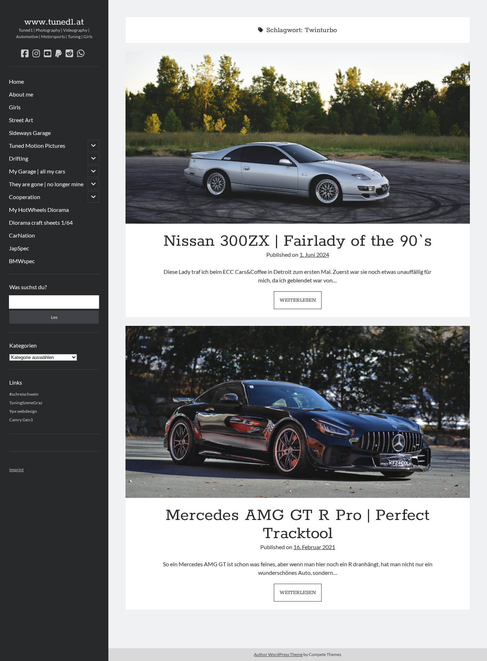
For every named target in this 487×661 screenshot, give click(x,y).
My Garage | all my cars (37, 171)
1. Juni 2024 (314, 254)
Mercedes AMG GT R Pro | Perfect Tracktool (297, 412)
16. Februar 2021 (314, 546)
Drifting (18, 158)
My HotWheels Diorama (39, 209)
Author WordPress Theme (278, 654)
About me (21, 94)
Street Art (21, 119)
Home (16, 81)
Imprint (16, 469)
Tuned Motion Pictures (37, 145)
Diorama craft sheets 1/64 (41, 222)
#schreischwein (24, 394)
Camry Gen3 (21, 419)
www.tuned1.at (54, 22)
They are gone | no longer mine (46, 184)
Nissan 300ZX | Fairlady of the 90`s (297, 138)
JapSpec (19, 248)
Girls (15, 107)
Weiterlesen (301, 302)
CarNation (22, 235)
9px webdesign (23, 411)
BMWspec (22, 260)
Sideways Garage (30, 132)
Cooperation (24, 196)
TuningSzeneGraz (25, 402)
